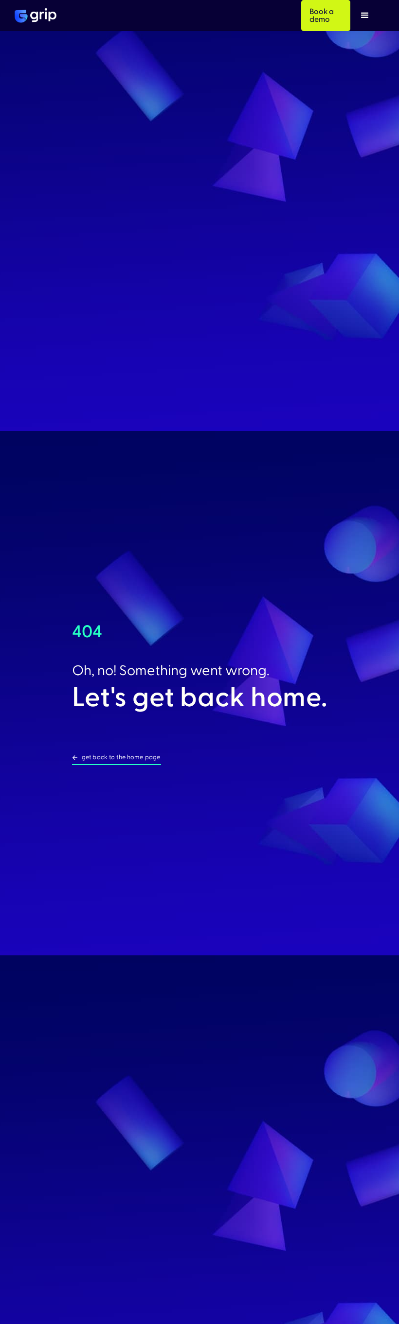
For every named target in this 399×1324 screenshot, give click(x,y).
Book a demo (321, 15)
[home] (35, 15)
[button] (365, 15)
